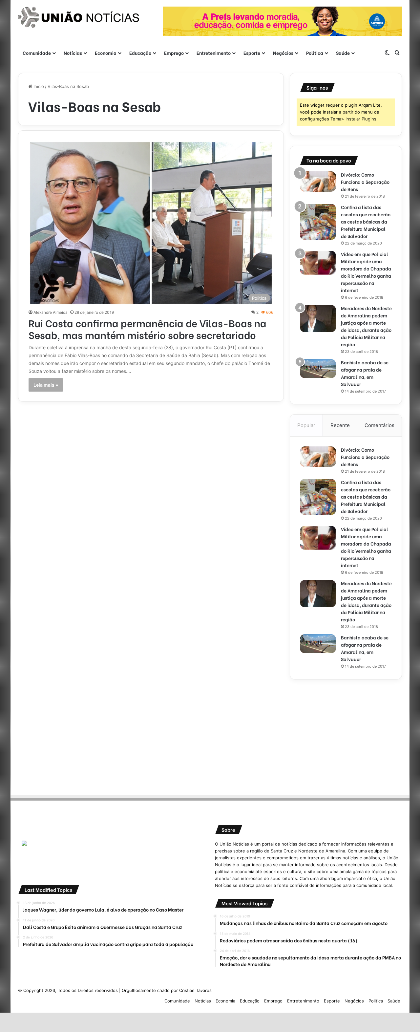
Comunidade (37, 52)
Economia (105, 52)
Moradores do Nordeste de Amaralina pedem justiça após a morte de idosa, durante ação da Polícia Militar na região (366, 326)
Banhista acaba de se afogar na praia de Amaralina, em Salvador (364, 373)
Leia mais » (45, 385)
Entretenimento (214, 52)
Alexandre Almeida (50, 312)
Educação (140, 52)
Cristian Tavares (195, 990)
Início (38, 86)
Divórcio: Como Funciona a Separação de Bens (365, 181)
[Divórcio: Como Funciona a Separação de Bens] (318, 181)
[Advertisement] (346, 735)
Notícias (73, 52)
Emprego (174, 52)
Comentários (379, 425)
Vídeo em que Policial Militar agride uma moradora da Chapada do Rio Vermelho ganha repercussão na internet (366, 271)
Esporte (251, 52)
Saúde (343, 52)
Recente (340, 425)
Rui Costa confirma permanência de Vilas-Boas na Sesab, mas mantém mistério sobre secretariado (147, 328)
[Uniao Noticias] (78, 17)
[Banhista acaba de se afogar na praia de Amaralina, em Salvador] (318, 368)
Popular (306, 425)
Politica (314, 52)
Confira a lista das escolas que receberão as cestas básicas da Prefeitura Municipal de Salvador (365, 221)
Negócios (283, 52)
